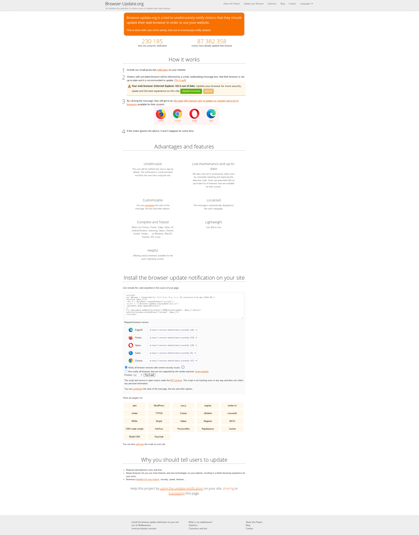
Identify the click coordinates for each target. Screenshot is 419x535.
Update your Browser (254, 3)
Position (128, 375)
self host (140, 444)
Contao (183, 413)
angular (207, 405)
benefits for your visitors (147, 479)
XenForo (159, 429)
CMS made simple (134, 429)
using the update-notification (181, 488)
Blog (283, 3)
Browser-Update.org (124, 4)
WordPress (159, 405)
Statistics (272, 3)
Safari (138, 353)
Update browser (191, 91)
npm (135, 405)
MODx (135, 421)
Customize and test (198, 528)
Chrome (138, 361)
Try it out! (180, 80)
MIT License (176, 380)
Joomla (232, 429)
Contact (292, 3)
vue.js (183, 405)
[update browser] (186, 124)
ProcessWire (183, 429)
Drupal (159, 421)
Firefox (138, 337)
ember (135, 413)
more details (202, 371)
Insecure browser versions (144, 528)
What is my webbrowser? (200, 522)
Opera (138, 345)
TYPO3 (159, 413)
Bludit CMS (134, 436)
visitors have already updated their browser (211, 42)
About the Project (231, 3)
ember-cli (232, 405)
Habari (183, 421)
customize (150, 205)
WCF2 (232, 421)
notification (162, 70)
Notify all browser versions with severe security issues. (156, 367)
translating (177, 493)
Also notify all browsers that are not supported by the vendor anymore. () (168, 371)
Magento (208, 421)
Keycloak (159, 436)
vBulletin (208, 413)
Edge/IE (139, 330)
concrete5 (232, 413)
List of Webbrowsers (141, 525)
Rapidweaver (208, 429)
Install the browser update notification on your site (155, 522)
